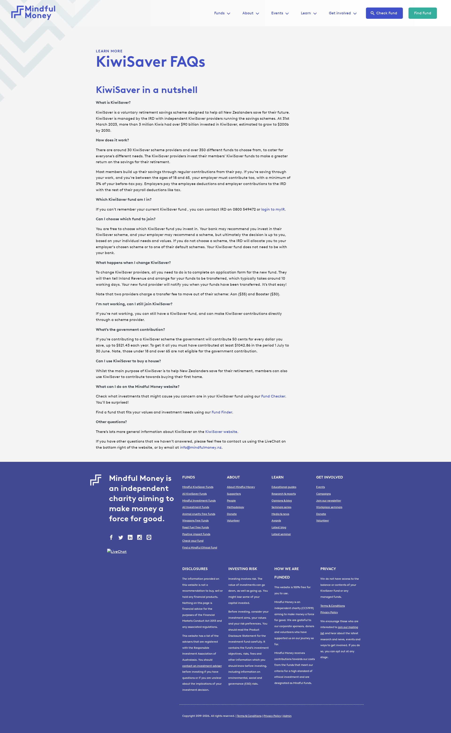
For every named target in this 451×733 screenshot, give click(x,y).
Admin (287, 716)
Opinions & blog (282, 500)
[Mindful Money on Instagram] (140, 538)
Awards (276, 520)
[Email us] (149, 538)
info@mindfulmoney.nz (201, 447)
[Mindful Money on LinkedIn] (130, 538)
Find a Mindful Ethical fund (199, 547)
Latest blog (279, 527)
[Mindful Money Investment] (34, 13)
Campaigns (323, 493)
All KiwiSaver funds (194, 493)
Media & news (280, 514)
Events (277, 13)
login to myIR (273, 209)
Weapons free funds (195, 520)
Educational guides (284, 487)
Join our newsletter (328, 500)
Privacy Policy (329, 612)
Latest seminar (281, 534)
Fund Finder (222, 412)
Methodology (235, 507)
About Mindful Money (241, 487)
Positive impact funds (196, 534)
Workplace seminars (329, 507)
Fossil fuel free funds (195, 527)
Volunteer (233, 520)
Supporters (234, 493)
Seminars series (281, 507)
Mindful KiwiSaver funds (197, 487)
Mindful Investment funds (199, 500)
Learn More (109, 51)
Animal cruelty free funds (198, 514)
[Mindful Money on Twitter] (121, 538)
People (231, 500)
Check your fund (192, 540)
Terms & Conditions (332, 605)
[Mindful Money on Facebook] (112, 538)
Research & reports (284, 493)
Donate (232, 514)
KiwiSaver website (221, 431)
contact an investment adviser (202, 665)
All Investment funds (195, 507)
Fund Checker (273, 396)
